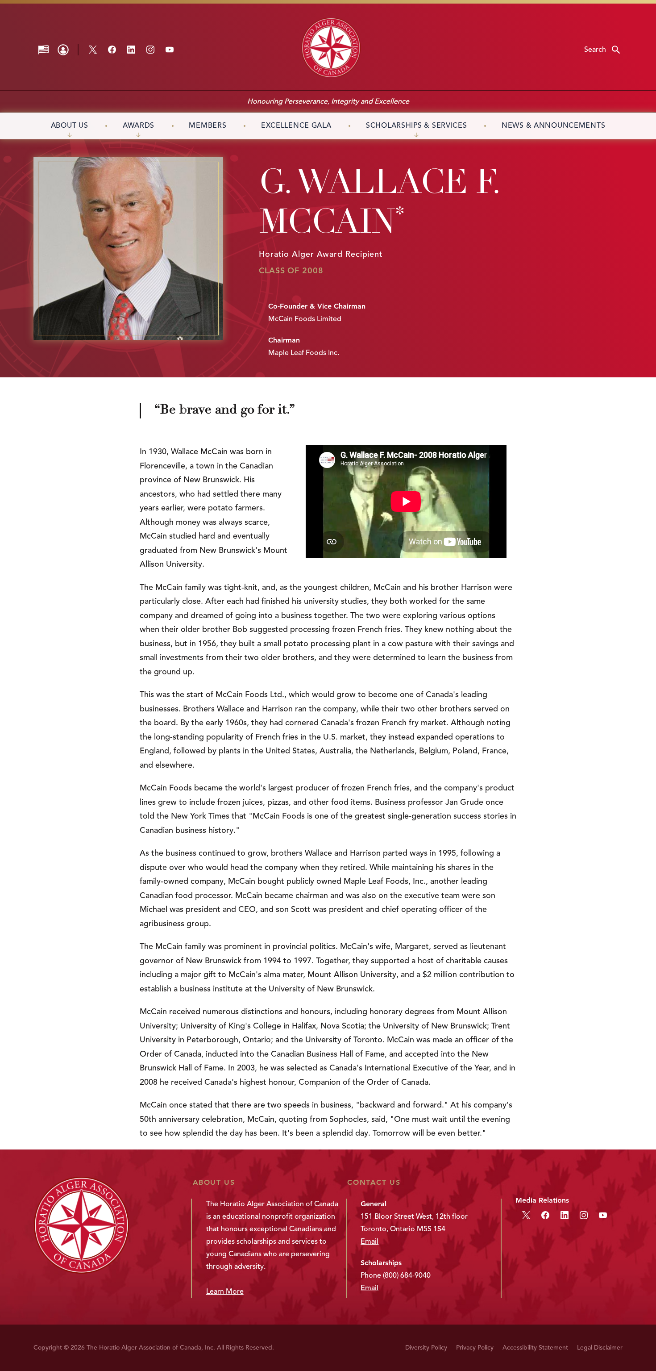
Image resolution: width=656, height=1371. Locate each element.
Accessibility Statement (535, 1347)
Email (369, 1241)
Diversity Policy (426, 1347)
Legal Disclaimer (600, 1347)
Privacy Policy (475, 1347)
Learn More (225, 1291)
